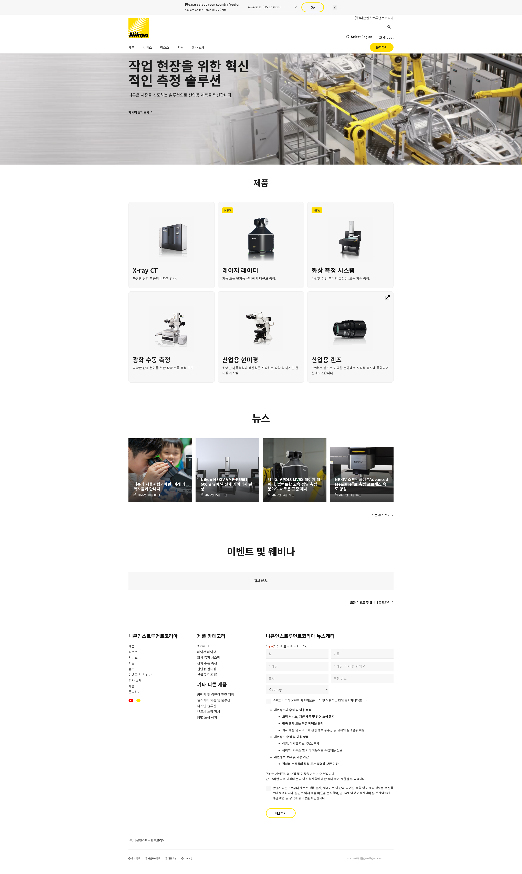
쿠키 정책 (135, 858)
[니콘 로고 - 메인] (138, 28)
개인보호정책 (153, 858)
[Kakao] (138, 701)
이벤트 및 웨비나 (140, 674)
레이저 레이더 (206, 651)
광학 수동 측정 (207, 663)
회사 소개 (135, 680)
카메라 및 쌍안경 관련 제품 (215, 694)
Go (313, 7)
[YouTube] (130, 701)
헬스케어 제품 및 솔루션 (213, 700)
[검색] (389, 27)
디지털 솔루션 (206, 705)
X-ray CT (203, 646)
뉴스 (131, 668)
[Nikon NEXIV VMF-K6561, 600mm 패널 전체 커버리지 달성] (227, 470)
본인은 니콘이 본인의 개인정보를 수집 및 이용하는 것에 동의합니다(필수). (319, 700)
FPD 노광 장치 (207, 717)
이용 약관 (172, 858)
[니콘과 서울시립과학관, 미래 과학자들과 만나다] (160, 470)
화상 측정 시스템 (208, 657)
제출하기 (280, 813)
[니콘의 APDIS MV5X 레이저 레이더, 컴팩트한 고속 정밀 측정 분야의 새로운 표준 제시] (294, 470)
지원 (131, 663)
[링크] (171, 245)
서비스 (133, 657)
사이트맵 (188, 858)
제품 (131, 646)
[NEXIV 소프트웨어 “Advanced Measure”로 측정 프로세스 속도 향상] (362, 470)
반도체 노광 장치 (208, 711)
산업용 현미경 (206, 668)
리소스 (133, 651)
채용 (131, 686)
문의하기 (134, 691)
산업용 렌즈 (205, 674)
